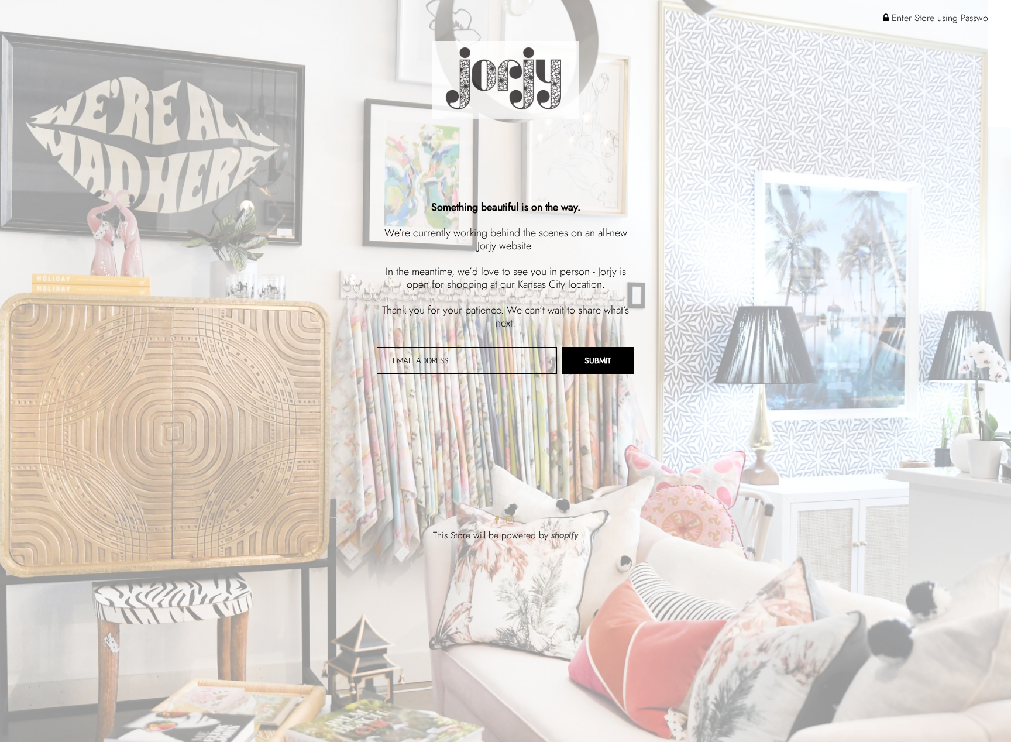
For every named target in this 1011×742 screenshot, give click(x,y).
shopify (565, 536)
